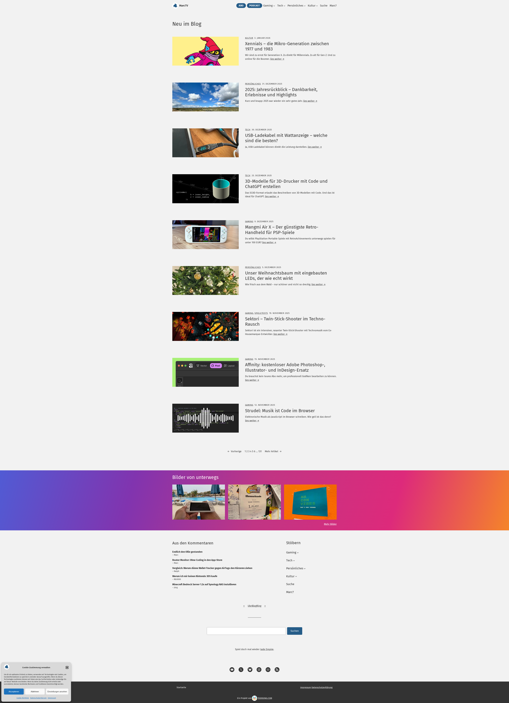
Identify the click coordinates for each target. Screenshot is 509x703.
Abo (241, 5)
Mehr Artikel (273, 451)
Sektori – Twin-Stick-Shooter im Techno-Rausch (285, 321)
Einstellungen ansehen (57, 691)
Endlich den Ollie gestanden (187, 551)
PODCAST (254, 5)
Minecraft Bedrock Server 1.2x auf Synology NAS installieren (204, 584)
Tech (247, 129)
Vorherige (234, 451)
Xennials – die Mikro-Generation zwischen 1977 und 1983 (287, 46)
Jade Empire (266, 649)
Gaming (249, 221)
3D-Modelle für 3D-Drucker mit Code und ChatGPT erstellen (286, 184)
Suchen (295, 630)
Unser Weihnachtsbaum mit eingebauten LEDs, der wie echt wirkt (286, 275)
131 (260, 451)
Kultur (249, 38)
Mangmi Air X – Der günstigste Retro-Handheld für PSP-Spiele (281, 229)
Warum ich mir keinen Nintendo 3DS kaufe (194, 576)
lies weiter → (277, 59)
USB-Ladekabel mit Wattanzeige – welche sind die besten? (286, 138)
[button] (67, 667)
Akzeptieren (14, 691)
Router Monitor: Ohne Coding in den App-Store (197, 560)
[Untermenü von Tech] (284, 5)
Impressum (52, 698)
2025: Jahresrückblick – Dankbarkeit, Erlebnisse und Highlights (281, 92)
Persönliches (253, 84)
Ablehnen (35, 691)
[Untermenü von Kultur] (317, 5)
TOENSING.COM (265, 698)
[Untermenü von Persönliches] (305, 5)
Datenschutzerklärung (38, 698)
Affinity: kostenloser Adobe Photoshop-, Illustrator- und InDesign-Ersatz (285, 367)
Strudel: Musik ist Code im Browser (280, 410)
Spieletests (261, 313)
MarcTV (183, 5)
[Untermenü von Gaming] (274, 5)
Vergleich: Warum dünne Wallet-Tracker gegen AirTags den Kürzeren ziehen (212, 568)
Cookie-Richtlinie (23, 698)
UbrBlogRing (254, 605)
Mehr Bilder (330, 524)
